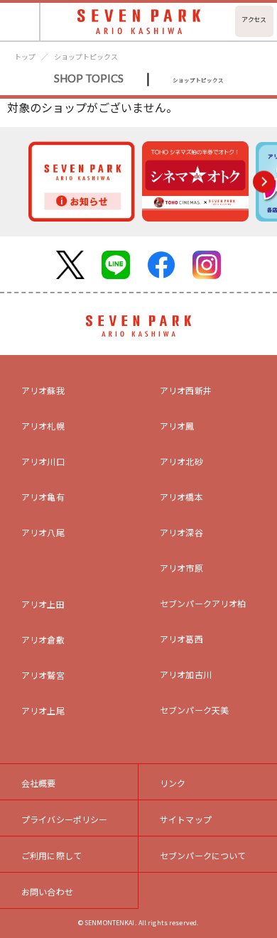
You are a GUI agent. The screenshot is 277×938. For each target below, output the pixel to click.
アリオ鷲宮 (43, 675)
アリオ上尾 (43, 710)
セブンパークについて (203, 855)
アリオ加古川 (186, 674)
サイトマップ (186, 819)
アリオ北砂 (181, 461)
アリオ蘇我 (43, 390)
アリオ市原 (181, 568)
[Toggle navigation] (20, 21)
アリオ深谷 (181, 532)
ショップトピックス (86, 56)
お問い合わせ (47, 891)
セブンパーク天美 (194, 710)
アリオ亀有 (43, 497)
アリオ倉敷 (43, 639)
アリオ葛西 (181, 639)
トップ (25, 56)
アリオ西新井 (186, 390)
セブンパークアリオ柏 (203, 603)
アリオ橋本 (181, 497)
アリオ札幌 (43, 426)
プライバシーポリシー (64, 819)
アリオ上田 (43, 604)
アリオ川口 (43, 461)
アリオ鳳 (177, 426)
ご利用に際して (51, 855)
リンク (172, 783)
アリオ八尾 (43, 532)
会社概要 (38, 783)
